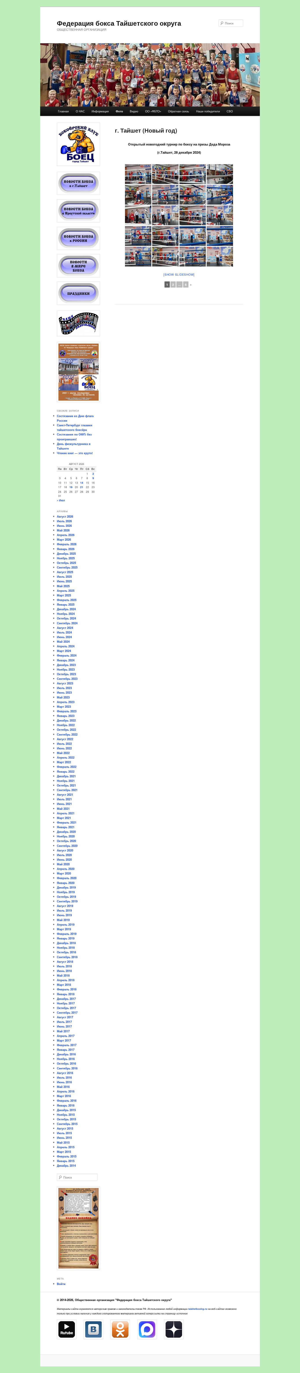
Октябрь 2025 (66, 563)
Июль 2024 (64, 632)
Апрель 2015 (65, 1147)
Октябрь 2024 (66, 618)
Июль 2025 (64, 576)
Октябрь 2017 (66, 1008)
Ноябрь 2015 (66, 1114)
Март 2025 (64, 595)
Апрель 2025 (65, 590)
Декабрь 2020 (66, 832)
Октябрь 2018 (66, 952)
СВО (230, 111)
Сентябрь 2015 (67, 1124)
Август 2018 (65, 961)
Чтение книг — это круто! (75, 453)
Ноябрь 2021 (66, 781)
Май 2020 (63, 864)
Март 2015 (64, 1152)
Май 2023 (63, 697)
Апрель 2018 (65, 980)
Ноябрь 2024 (66, 614)
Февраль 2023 (66, 711)
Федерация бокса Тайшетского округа (119, 23)
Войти (61, 1284)
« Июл (61, 500)
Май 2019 (63, 920)
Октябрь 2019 (66, 896)
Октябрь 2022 (66, 729)
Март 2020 (64, 873)
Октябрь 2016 (66, 1063)
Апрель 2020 (65, 869)
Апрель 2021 (65, 813)
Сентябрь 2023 (67, 679)
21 (81, 487)
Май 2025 (63, 586)
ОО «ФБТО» (153, 111)
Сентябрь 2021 (67, 790)
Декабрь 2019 (66, 887)
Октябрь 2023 (66, 674)
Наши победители (208, 111)
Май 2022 (63, 753)
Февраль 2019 (66, 934)
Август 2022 (65, 739)
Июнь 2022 (64, 748)
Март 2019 (64, 929)
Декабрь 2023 (66, 665)
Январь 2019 (65, 938)
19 (70, 487)
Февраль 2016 (66, 1100)
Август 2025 (65, 572)
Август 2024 (65, 628)
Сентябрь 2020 (67, 846)
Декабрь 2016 (66, 1054)
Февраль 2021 (66, 822)
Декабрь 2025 (66, 553)
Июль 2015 (64, 1133)
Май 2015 (63, 1142)
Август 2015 (65, 1128)
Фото (119, 111)
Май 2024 (63, 641)
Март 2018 (64, 985)
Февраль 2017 (66, 1045)
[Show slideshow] (179, 274)
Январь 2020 (65, 883)
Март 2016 (64, 1096)
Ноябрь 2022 (66, 725)
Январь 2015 (65, 1161)
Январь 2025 (65, 604)
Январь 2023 (65, 716)
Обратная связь (178, 111)
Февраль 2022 (66, 767)
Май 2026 (63, 530)
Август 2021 (65, 794)
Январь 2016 (65, 1105)
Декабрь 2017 (66, 999)
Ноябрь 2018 (66, 947)
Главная (63, 111)
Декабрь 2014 (66, 1165)
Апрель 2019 (65, 924)
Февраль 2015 (66, 1156)
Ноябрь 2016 (66, 1059)
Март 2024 (64, 651)
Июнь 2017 (64, 1026)
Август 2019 (65, 906)
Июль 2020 (64, 855)
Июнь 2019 (64, 915)
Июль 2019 (64, 910)
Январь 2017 (65, 1049)
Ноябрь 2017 (66, 1003)
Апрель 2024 (65, 646)
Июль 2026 (64, 521)
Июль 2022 (64, 743)
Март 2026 (64, 539)
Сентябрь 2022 (67, 734)
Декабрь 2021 (66, 776)
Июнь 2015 (64, 1137)
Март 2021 (64, 818)
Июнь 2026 (64, 526)
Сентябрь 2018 (67, 957)
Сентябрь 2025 (67, 567)
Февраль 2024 (66, 655)
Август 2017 (65, 1017)
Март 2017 (64, 1040)
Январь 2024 (65, 660)
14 (81, 483)
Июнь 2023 (64, 692)
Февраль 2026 (66, 544)
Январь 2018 (65, 994)
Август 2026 (65, 516)
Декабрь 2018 (66, 943)
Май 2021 (63, 808)
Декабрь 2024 (66, 609)
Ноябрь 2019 (66, 892)
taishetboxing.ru (197, 1308)
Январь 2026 (65, 549)
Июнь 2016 (64, 1082)
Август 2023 (65, 683)
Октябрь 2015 (66, 1119)
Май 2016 (63, 1087)
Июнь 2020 (64, 859)
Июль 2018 (64, 966)
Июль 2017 (64, 1022)
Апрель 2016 (65, 1091)
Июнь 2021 (64, 804)
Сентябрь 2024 (67, 623)
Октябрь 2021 (66, 785)
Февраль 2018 (66, 989)
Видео (134, 111)
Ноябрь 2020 (66, 836)
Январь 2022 (65, 771)
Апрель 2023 (65, 702)
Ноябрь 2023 (66, 669)
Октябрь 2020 (66, 841)
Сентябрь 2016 (67, 1068)
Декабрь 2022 (66, 720)
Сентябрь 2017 (67, 1012)
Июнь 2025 (64, 581)
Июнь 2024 (64, 637)
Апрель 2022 (65, 757)
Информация (100, 111)
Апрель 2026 (65, 535)
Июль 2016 (64, 1077)
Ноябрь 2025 (66, 558)
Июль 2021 (64, 799)
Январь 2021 (65, 827)
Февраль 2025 (66, 600)
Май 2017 (63, 1031)
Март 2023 (64, 706)
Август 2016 (65, 1073)
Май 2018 (63, 975)
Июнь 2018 (64, 971)
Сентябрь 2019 (67, 901)
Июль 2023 (64, 688)
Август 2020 (65, 850)
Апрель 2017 (65, 1036)
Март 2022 (64, 762)
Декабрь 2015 (66, 1110)
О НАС (80, 111)
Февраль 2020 (66, 878)
